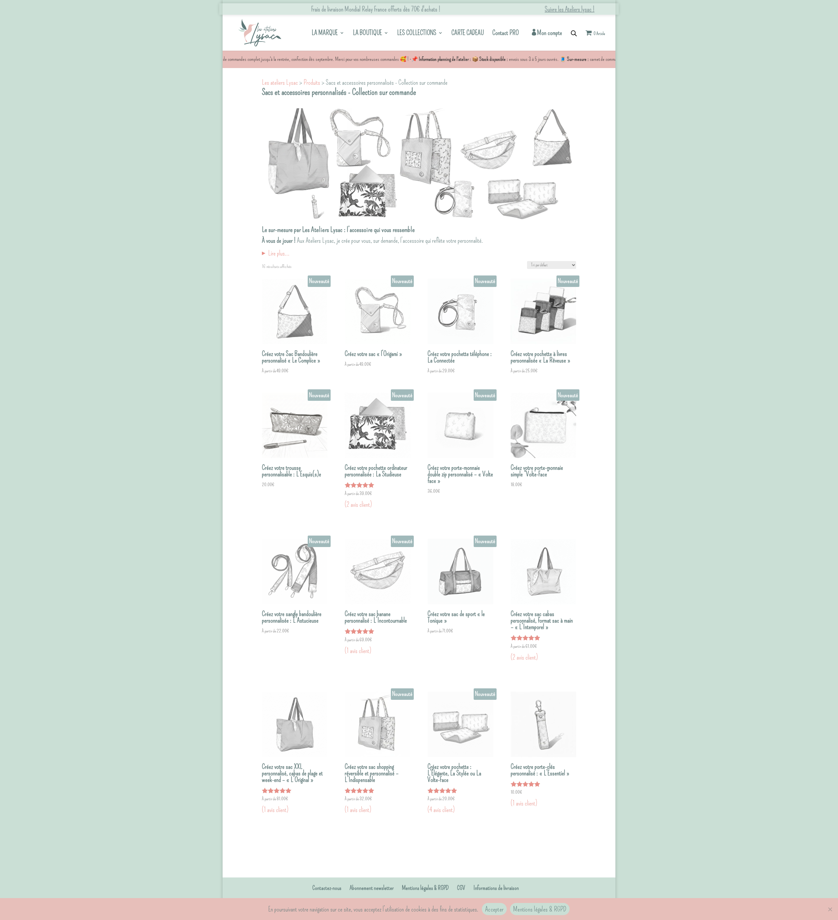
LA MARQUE (325, 33)
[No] (830, 909)
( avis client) (358, 504)
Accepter (494, 909)
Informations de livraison (496, 888)
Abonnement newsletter (372, 888)
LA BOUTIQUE (367, 33)
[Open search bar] (574, 32)
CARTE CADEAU (467, 33)
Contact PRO (505, 33)
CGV (461, 888)
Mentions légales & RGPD (425, 888)
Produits (311, 82)
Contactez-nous (326, 888)
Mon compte (549, 33)
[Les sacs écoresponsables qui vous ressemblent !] (260, 31)
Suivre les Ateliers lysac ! (569, 9)
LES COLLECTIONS (416, 33)
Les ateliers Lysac (280, 82)
